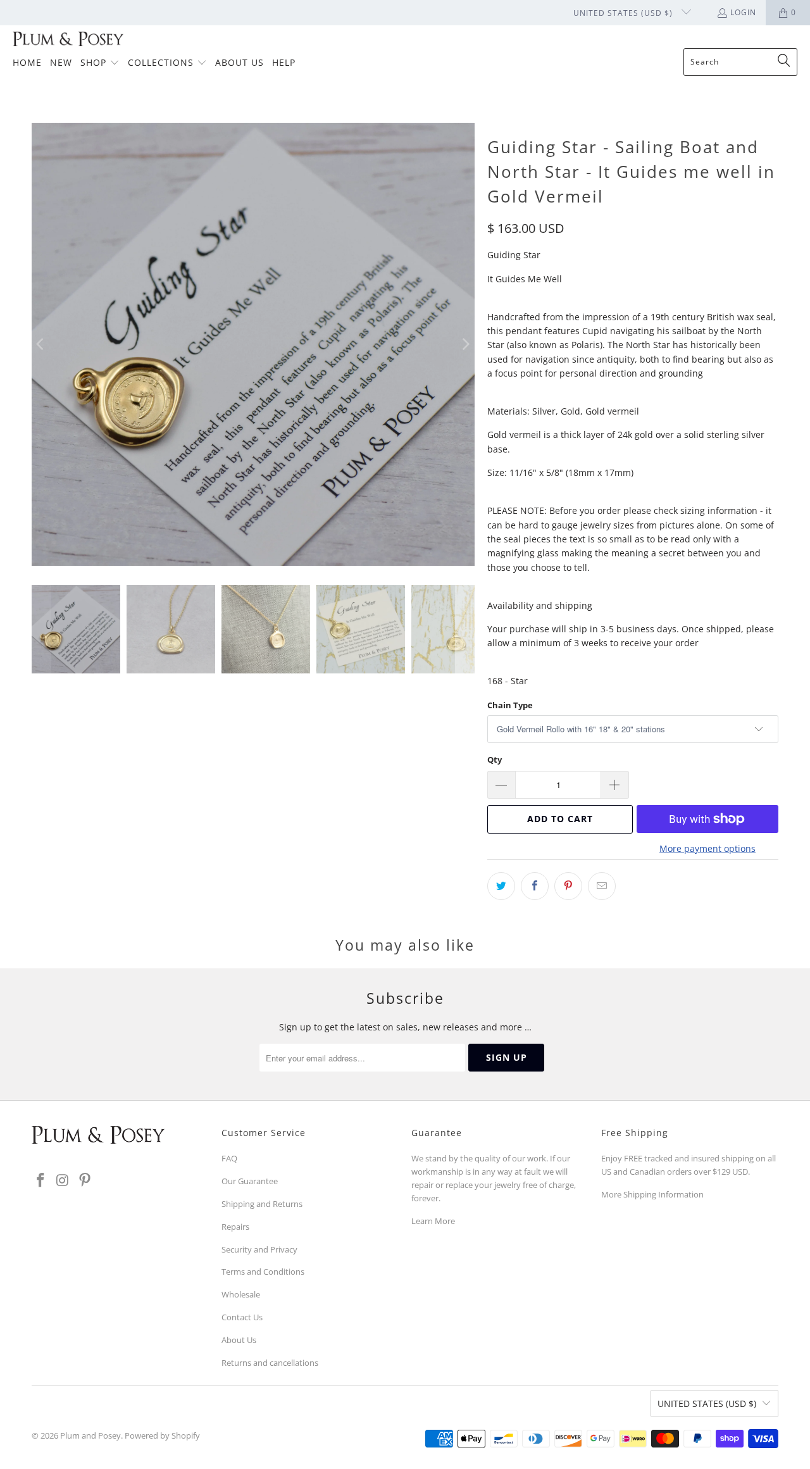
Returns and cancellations (269, 1362)
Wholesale (240, 1294)
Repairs (235, 1226)
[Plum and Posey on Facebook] (41, 1180)
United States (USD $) (624, 13)
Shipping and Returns (261, 1204)
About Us (238, 1340)
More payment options (707, 848)
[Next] (465, 344)
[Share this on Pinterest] (568, 886)
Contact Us (242, 1317)
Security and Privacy (259, 1249)
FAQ (229, 1158)
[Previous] (41, 344)
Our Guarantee (249, 1181)
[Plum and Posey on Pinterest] (84, 1180)
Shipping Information (663, 1194)
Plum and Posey (90, 1435)
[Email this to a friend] (602, 886)
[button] (100, 63)
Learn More (433, 1221)
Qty (494, 759)
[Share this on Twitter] (501, 886)
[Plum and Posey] (68, 40)
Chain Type (510, 705)
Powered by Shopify (162, 1435)
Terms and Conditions (262, 1271)
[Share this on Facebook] (535, 886)
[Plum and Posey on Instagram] (63, 1180)
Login (743, 12)
